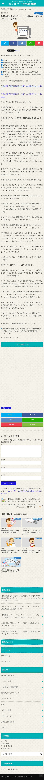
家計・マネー (6, 408)
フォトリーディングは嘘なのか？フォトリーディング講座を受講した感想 (21, 607)
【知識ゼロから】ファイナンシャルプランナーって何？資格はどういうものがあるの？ (20, 616)
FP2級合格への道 (7, 675)
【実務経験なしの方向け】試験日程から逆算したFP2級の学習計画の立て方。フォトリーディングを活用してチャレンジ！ (21, 598)
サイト (3, 475)
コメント (4, 444)
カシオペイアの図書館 (22, 3)
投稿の (5, 743)
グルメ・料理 (6, 681)
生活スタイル (6, 716)
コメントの (6, 746)
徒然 (3, 704)
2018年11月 (5, 662)
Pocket (17, 50)
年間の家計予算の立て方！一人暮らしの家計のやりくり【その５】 (21, 624)
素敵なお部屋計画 (7, 722)
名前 (3, 460)
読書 (3, 727)
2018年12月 (5, 656)
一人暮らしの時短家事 (9, 687)
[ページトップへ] (41, 775)
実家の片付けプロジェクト (11, 693)
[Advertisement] (22, 375)
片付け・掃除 (6, 710)
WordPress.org (6, 748)
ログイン (4, 741)
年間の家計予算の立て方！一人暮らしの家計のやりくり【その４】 (21, 632)
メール (3, 467)
